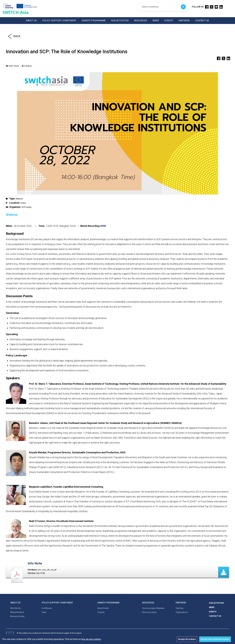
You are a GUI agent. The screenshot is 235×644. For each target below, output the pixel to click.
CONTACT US (202, 20)
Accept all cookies (187, 639)
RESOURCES (140, 20)
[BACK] (9, 36)
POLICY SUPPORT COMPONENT (59, 20)
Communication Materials (153, 608)
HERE (103, 225)
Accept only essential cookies (215, 639)
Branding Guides (17, 616)
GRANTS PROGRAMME (94, 20)
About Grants (103, 608)
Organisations (182, 612)
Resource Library (149, 612)
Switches (179, 608)
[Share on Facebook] (217, 58)
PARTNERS (184, 20)
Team (44, 612)
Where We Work (17, 612)
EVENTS (168, 20)
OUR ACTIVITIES (120, 20)
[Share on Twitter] (222, 58)
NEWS (156, 20)
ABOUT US (31, 20)
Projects (101, 612)
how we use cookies (91, 639)
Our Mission (47, 608)
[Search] (183, 6)
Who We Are (15, 608)
